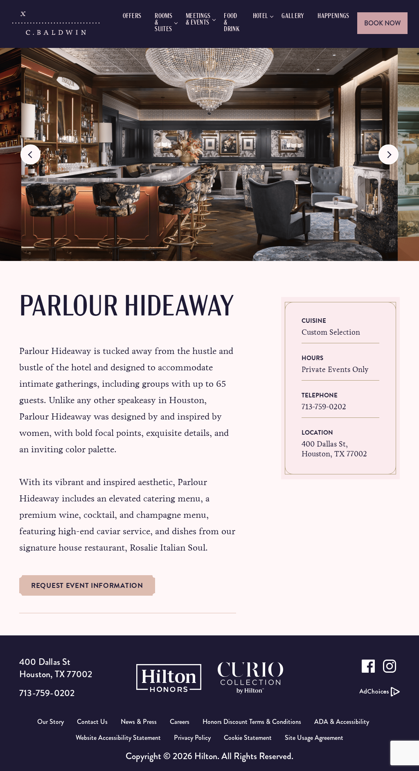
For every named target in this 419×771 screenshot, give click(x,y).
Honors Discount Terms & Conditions (252, 721)
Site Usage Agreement (314, 737)
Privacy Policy (192, 737)
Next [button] (388, 155)
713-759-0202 (324, 406)
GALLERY (293, 16)
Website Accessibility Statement (118, 737)
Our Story (50, 721)
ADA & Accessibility (341, 721)
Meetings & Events (198, 19)
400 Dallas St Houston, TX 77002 (55, 668)
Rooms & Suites (163, 23)
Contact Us (92, 721)
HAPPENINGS (333, 16)
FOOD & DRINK (231, 23)
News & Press (139, 721)
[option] (209, 154)
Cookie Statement (248, 737)
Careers (179, 721)
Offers (132, 16)
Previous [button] (30, 155)
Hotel (260, 16)
